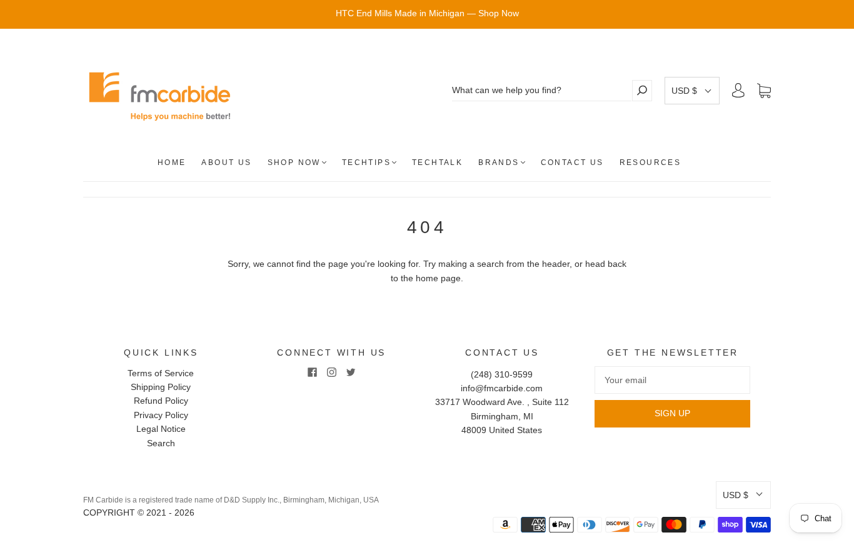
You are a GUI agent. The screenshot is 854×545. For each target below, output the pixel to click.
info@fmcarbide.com (502, 388)
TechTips (366, 162)
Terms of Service (161, 373)
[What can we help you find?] (541, 90)
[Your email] (672, 380)
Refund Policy (161, 401)
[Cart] (764, 91)
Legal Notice (161, 429)
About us (226, 162)
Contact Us (572, 162)
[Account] (738, 91)
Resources (650, 162)
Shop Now (294, 162)
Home (172, 162)
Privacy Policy (161, 415)
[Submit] (642, 90)
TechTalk (437, 162)
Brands (498, 162)
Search (161, 443)
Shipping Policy (161, 387)
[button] (692, 90)
